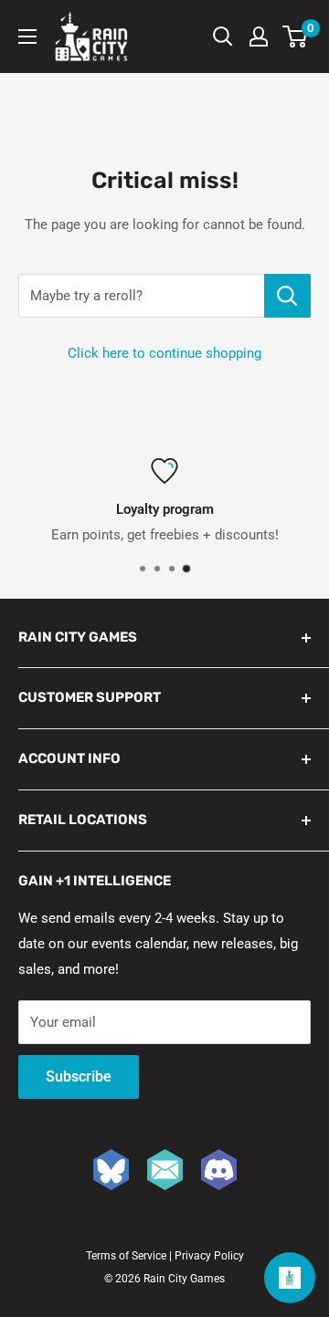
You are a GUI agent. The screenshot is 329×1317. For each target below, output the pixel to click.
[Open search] (223, 36)
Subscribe (78, 1076)
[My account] (258, 36)
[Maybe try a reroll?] (287, 296)
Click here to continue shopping (164, 353)
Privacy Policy (209, 1255)
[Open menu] (27, 36)
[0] (295, 36)
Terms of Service (126, 1255)
